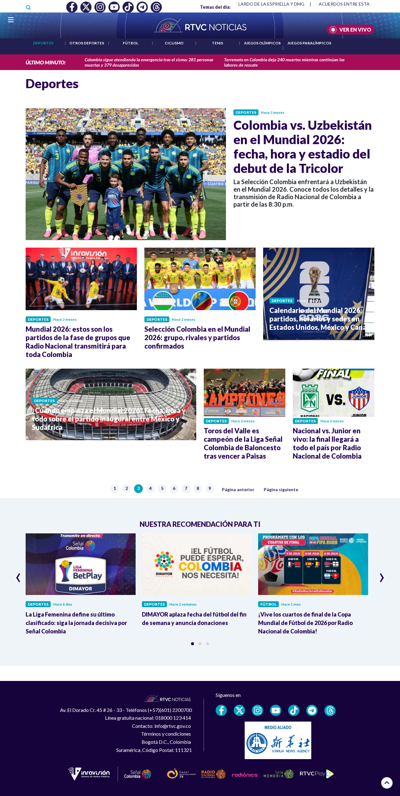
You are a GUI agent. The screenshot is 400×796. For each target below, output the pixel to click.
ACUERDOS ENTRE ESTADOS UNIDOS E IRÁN (257, 4)
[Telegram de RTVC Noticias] (312, 710)
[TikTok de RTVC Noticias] (293, 710)
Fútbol (130, 43)
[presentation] (18, 575)
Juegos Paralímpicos (309, 43)
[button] (192, 644)
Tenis (217, 43)
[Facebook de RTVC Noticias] (221, 710)
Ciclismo (174, 43)
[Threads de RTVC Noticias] (330, 710)
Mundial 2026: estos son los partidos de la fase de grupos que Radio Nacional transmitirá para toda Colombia (78, 342)
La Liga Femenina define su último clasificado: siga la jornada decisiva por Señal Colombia (76, 623)
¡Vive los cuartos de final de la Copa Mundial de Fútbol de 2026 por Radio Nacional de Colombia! (305, 623)
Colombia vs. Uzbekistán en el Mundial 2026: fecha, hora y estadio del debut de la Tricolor (302, 147)
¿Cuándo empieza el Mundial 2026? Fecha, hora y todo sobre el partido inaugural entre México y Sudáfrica (109, 418)
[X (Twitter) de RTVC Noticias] (239, 710)
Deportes (43, 43)
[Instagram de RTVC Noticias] (257, 710)
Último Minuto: (46, 62)
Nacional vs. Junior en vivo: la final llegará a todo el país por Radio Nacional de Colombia (327, 443)
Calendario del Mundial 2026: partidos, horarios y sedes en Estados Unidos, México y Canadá (321, 318)
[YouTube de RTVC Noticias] (275, 710)
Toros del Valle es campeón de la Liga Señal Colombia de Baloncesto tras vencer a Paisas (243, 443)
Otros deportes (86, 43)
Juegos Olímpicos (262, 43)
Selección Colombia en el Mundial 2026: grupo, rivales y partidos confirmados (197, 337)
